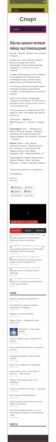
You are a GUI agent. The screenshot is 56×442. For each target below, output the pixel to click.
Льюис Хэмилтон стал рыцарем (24, 221)
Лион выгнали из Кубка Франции (22, 395)
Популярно (16, 231)
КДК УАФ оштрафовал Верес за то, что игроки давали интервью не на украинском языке (26, 412)
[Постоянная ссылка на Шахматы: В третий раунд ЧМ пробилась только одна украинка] (25, 278)
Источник (13, 181)
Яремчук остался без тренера (21, 314)
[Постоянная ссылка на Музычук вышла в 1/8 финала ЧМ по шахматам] (25, 267)
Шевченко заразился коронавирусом (24, 299)
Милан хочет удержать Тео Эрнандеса (25, 365)
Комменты (40, 231)
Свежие (28, 231)
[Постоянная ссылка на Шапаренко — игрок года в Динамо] (14, 335)
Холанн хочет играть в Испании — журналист (28, 389)
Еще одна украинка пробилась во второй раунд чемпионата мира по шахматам (27, 249)
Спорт (28, 19)
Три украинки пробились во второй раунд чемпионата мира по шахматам (27, 238)
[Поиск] (44, 2)
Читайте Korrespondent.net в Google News (26, 170)
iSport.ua (13, 178)
